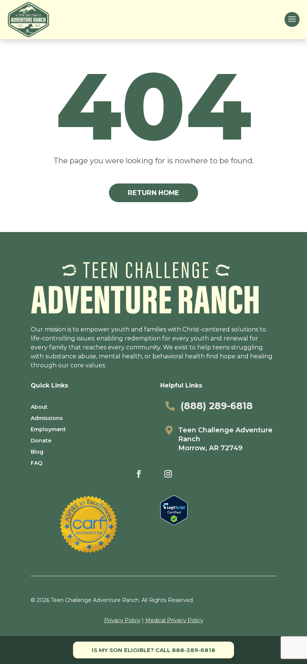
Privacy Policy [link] (122, 620)
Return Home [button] (153, 193)
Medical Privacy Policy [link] (174, 620)
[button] (292, 19)
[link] (28, 19)
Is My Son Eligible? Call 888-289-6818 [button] (153, 650)
